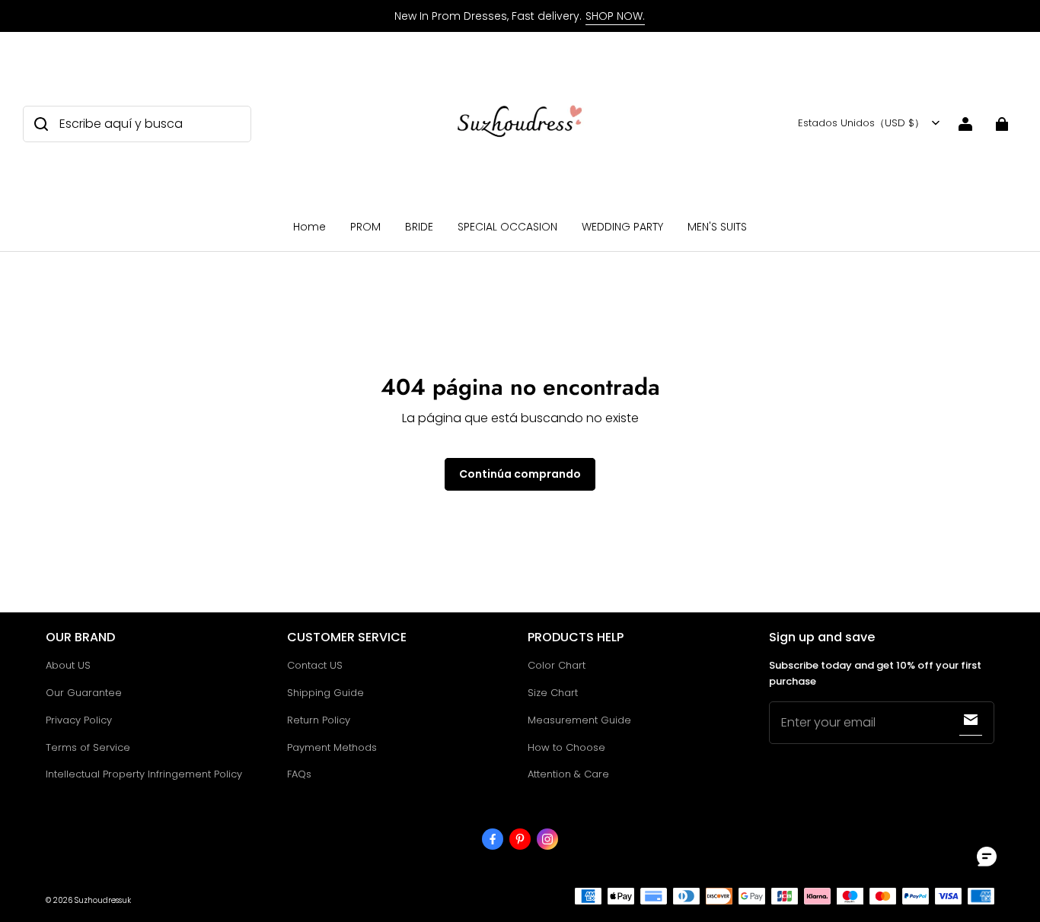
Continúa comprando (520, 474)
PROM (365, 226)
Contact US (315, 665)
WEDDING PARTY (622, 226)
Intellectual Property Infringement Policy (144, 774)
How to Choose (566, 747)
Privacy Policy (79, 720)
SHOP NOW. (615, 16)
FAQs (299, 774)
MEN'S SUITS (717, 226)
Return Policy (318, 720)
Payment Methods (332, 747)
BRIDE (419, 226)
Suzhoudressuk (103, 900)
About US (68, 665)
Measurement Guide (579, 720)
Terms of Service (88, 747)
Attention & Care (568, 774)
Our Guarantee (84, 692)
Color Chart (556, 665)
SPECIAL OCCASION (507, 226)
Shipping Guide (325, 692)
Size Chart (553, 692)
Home (309, 226)
